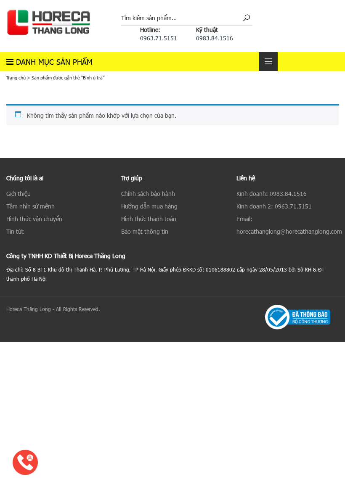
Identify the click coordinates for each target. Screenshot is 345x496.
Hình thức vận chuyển (34, 219)
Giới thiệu (18, 194)
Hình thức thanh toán (148, 219)
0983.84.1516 (214, 38)
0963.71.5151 (158, 38)
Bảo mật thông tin (144, 231)
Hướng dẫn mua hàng (149, 206)
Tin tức (15, 231)
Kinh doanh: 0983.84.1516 (271, 194)
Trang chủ (16, 77)
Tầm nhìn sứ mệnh (30, 206)
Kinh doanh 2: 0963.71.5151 (274, 206)
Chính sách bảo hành (148, 194)
